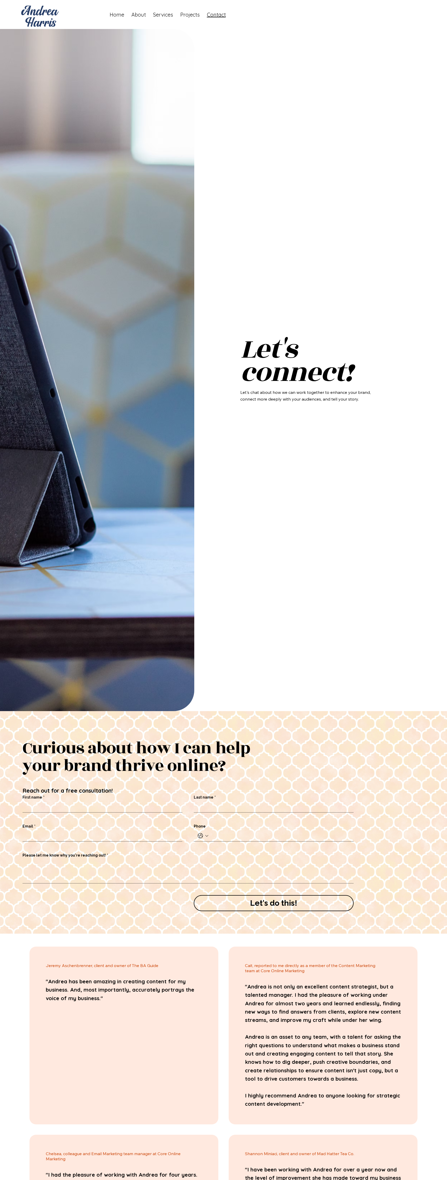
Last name (205, 797)
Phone (200, 826)
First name (33, 797)
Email (29, 826)
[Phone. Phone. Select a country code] (203, 835)
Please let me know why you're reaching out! (65, 855)
